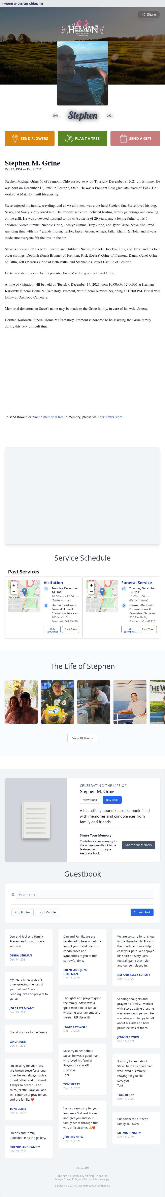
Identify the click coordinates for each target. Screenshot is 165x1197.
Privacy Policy (71, 1179)
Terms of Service (93, 1179)
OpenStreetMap (87, 1185)
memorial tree (53, 416)
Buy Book (112, 800)
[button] (24, 592)
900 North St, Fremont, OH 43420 (65, 619)
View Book (90, 800)
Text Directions (52, 630)
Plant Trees (70, 629)
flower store (113, 416)
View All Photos (82, 738)
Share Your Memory (138, 845)
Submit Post (142, 912)
